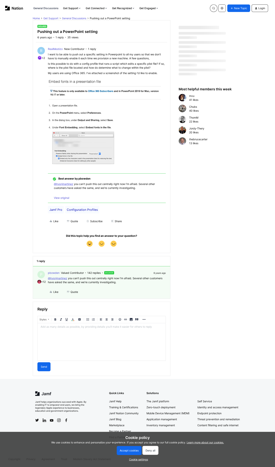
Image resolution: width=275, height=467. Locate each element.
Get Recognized (122, 8)
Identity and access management (217, 407)
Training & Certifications (123, 407)
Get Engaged (147, 8)
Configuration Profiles (82, 210)
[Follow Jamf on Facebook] (66, 420)
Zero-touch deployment (160, 407)
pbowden (53, 272)
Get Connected (95, 8)
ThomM (193, 117)
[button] (238, 8)
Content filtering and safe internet (218, 425)
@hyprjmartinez (63, 184)
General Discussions (46, 8)
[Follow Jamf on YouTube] (52, 420)
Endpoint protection (209, 413)
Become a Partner (120, 431)
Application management (161, 419)
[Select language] (222, 8)
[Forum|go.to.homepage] (14, 8)
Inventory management (160, 425)
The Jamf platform (157, 401)
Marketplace (116, 425)
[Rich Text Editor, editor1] (102, 342)
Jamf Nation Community (124, 413)
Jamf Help (115, 401)
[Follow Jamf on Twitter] (37, 420)
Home (36, 18)
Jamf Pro (55, 210)
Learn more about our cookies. (205, 442)
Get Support (70, 8)
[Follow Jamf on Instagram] (59, 420)
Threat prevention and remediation (218, 419)
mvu (191, 95)
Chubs (193, 106)
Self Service (204, 401)
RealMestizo (55, 48)
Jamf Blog (115, 419)
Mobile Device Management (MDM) (168, 413)
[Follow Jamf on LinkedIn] (44, 420)
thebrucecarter (198, 139)
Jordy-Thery (196, 128)
